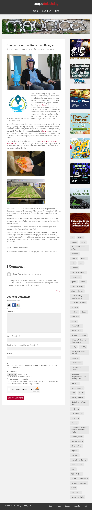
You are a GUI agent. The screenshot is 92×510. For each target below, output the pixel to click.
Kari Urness (14, 49)
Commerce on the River (18, 252)
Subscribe (77, 506)
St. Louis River (42, 252)
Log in (86, 506)
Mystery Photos (77, 397)
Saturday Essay (76, 437)
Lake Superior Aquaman (76, 368)
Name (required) (13, 336)
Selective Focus (77, 441)
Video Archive (76, 474)
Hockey (83, 347)
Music (83, 242)
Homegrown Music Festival (78, 352)
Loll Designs (43, 105)
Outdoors (74, 254)
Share (51, 49)
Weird (73, 488)
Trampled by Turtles (78, 460)
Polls (73, 263)
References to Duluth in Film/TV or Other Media (79, 429)
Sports (73, 282)
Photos (74, 258)
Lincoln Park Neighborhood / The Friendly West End (78, 376)
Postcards (75, 418)
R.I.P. (81, 263)
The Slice (74, 455)
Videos (83, 282)
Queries (74, 423)
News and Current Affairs (18, 248)
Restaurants (75, 277)
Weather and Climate (79, 483)
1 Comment (41, 49)
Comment (11, 311)
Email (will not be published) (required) (22, 345)
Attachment (12, 371)
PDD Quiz (75, 409)
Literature (75, 383)
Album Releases (77, 291)
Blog (50, 506)
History (74, 242)
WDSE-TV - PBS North (79, 478)
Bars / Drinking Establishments (76, 297)
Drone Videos (76, 326)
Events (80, 237)
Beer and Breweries (78, 303)
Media (81, 393)
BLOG (35, 11)
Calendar (58, 506)
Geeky (73, 347)
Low (73, 393)
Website (10, 354)
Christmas (75, 317)
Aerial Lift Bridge (77, 286)
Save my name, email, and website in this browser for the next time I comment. (32, 366)
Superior (74, 451)
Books (84, 312)
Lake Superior (76, 363)
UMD (73, 469)
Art (72, 237)
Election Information (78, 335)
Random (74, 268)
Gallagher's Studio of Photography (79, 341)
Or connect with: (13, 301)
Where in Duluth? (77, 497)
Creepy (74, 321)
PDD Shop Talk (77, 413)
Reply (58, 291)
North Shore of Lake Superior (78, 403)
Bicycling (74, 307)
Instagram (75, 358)
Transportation (76, 464)
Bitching (74, 312)
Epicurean (45, 131)
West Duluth (52, 252)
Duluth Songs (76, 331)
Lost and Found (77, 388)
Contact (67, 506)
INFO (57, 11)
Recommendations (78, 272)
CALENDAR (46, 11)
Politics (83, 258)
